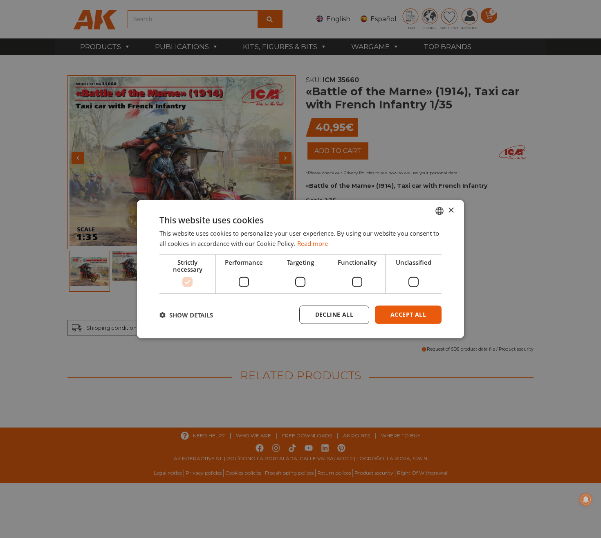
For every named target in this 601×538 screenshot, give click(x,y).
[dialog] (300, 269)
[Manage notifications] (585, 499)
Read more (312, 243)
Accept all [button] (408, 314)
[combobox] (439, 211)
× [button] (451, 210)
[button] (186, 314)
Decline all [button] (334, 314)
